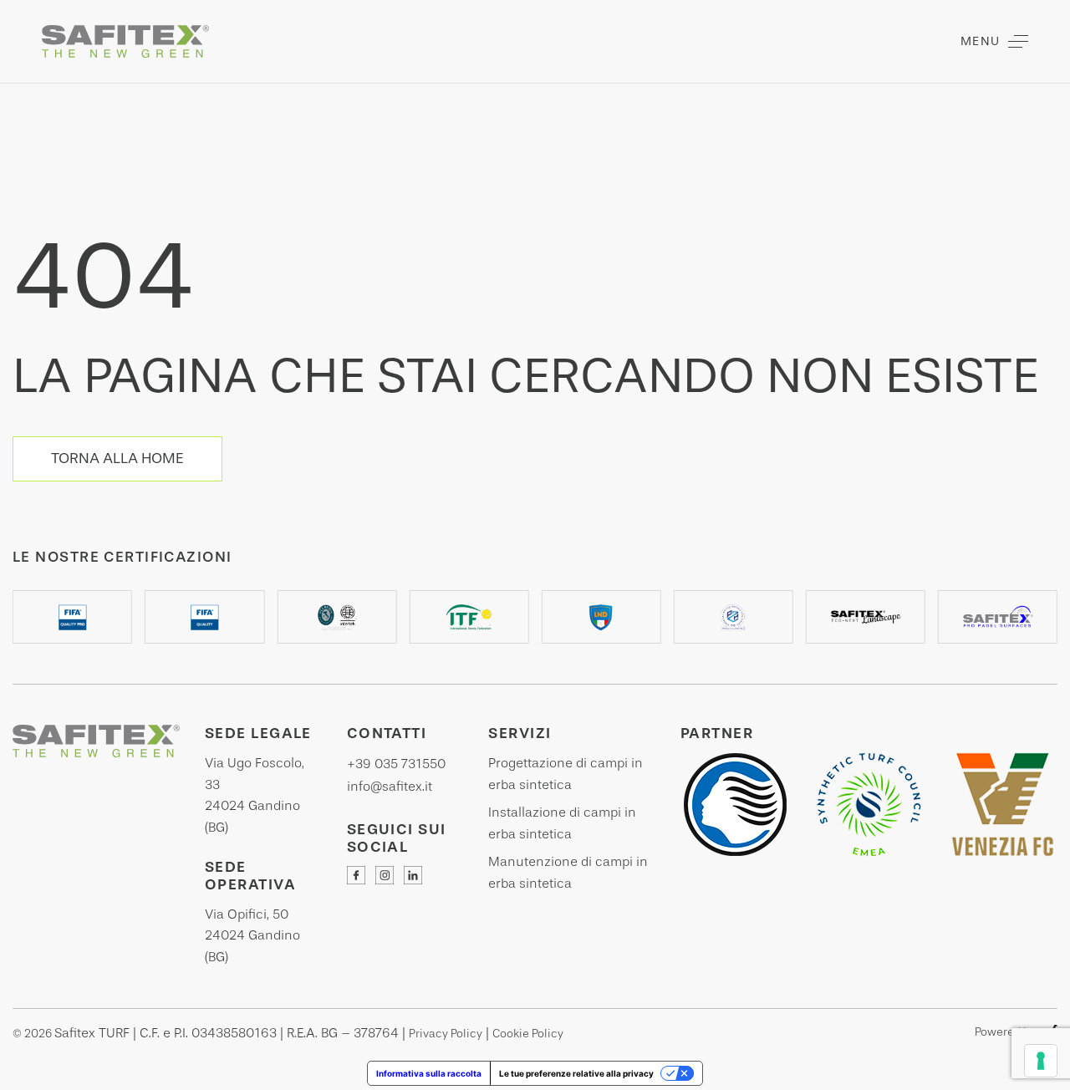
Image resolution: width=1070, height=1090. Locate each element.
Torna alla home (117, 458)
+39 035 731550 (396, 764)
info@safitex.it (389, 786)
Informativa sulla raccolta (429, 1073)
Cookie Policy (527, 1033)
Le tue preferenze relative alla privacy (576, 1073)
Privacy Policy (445, 1033)
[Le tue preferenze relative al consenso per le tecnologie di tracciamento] (1041, 1061)
